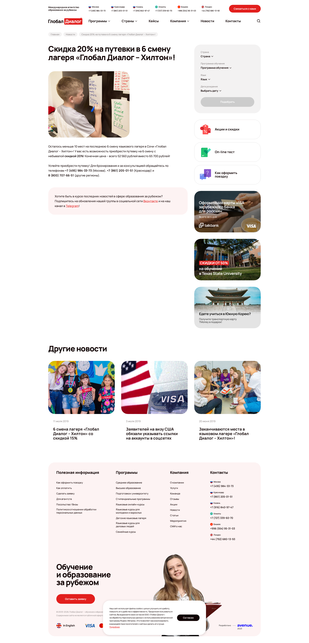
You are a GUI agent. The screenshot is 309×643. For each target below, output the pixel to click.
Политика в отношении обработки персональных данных (76, 511)
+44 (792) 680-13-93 (210, 11)
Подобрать (227, 102)
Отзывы (174, 499)
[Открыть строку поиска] (258, 21)
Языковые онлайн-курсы (130, 504)
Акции (173, 504)
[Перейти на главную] (65, 21)
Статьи (174, 515)
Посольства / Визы (67, 504)
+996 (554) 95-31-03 (187, 11)
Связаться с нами (245, 8)
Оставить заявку (75, 599)
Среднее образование (129, 482)
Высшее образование (128, 488)
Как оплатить (64, 488)
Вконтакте (150, 201)
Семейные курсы (126, 531)
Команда (175, 493)
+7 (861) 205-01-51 (119, 11)
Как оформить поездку (69, 482)
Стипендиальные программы (133, 499)
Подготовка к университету (132, 493)
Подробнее (114, 627)
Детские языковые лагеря (131, 518)
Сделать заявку (65, 493)
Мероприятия (178, 521)
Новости (175, 510)
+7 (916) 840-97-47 (141, 11)
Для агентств (64, 499)
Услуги (174, 488)
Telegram (72, 206)
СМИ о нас (176, 526)
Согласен (188, 617)
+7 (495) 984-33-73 (97, 11)
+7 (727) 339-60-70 (163, 11)
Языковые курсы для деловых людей (128, 525)
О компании (177, 482)
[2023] (245, 626)
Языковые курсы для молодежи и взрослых (129, 511)
